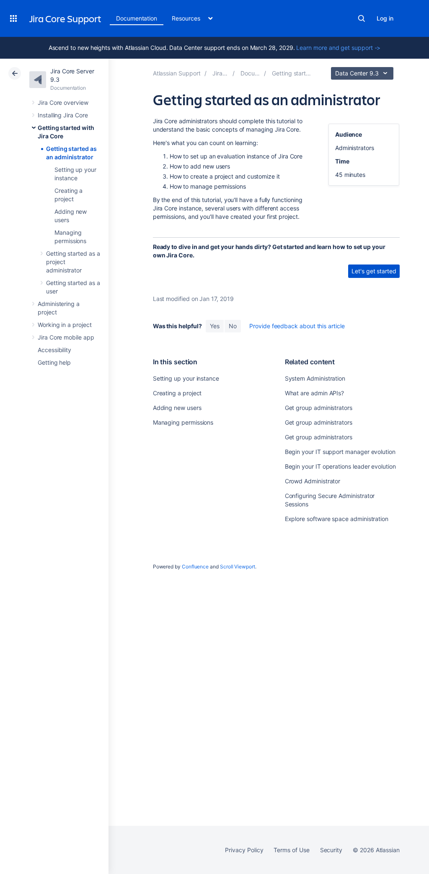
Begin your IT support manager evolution (340, 451)
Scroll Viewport (237, 566)
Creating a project (177, 393)
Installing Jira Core (63, 115)
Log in (385, 18)
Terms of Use (291, 849)
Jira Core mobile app (66, 337)
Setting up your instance (186, 378)
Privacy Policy (244, 849)
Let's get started (373, 271)
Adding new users (177, 407)
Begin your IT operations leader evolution (340, 466)
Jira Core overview (63, 102)
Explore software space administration (336, 518)
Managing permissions (183, 422)
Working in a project (65, 324)
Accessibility (54, 349)
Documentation (136, 18)
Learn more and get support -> (338, 47)
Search (361, 18)
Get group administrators (318, 407)
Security (331, 849)
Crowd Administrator (313, 481)
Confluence (195, 566)
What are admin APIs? (314, 393)
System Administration (315, 378)
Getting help (54, 362)
